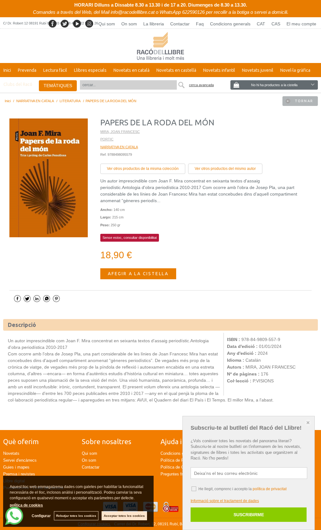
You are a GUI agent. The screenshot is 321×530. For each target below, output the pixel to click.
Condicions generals (230, 23)
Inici (7, 70)
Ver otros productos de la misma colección (143, 168)
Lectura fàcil (55, 70)
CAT (261, 23)
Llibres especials (90, 70)
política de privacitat (270, 489)
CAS (275, 23)
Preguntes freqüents (178, 474)
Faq (200, 23)
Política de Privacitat (179, 460)
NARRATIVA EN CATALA (119, 147)
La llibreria (153, 23)
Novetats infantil (219, 70)
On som (129, 23)
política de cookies (26, 505)
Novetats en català (131, 70)
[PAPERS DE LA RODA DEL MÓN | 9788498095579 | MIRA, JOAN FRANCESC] (48, 177)
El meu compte (301, 23)
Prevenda (27, 70)
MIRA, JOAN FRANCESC (120, 132)
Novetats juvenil (257, 70)
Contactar (180, 23)
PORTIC (106, 139)
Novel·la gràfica (295, 70)
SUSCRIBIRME (249, 514)
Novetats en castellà (176, 70)
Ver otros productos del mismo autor (225, 168)
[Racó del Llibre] (160, 46)
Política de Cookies (178, 467)
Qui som (106, 23)
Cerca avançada (201, 85)
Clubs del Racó (17, 84)
